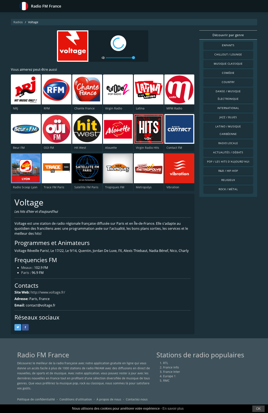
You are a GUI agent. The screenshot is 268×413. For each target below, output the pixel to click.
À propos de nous (109, 399)
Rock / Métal (228, 189)
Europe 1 (169, 376)
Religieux (228, 180)
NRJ (15, 108)
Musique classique (228, 63)
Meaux (26, 267)
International (228, 108)
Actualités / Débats (228, 152)
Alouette (111, 148)
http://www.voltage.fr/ (48, 292)
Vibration (172, 187)
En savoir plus (173, 408)
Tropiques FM (114, 187)
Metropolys (144, 187)
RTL (165, 363)
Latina (140, 108)
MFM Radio (174, 108)
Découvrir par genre (228, 35)
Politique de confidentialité (36, 399)
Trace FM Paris (54, 187)
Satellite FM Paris (86, 187)
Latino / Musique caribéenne (228, 130)
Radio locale (228, 143)
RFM (47, 108)
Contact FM (174, 148)
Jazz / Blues (228, 117)
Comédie (228, 73)
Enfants (228, 45)
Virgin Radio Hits (147, 148)
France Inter (171, 372)
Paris (25, 272)
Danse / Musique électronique (228, 95)
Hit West (80, 148)
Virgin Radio (113, 108)
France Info (171, 367)
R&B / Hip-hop (228, 171)
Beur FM (19, 148)
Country (228, 82)
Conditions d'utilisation (75, 399)
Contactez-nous (137, 399)
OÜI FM (49, 148)
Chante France (84, 108)
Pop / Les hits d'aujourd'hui (228, 161)
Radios (18, 22)
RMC (166, 380)
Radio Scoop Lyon (25, 187)
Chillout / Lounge (228, 54)
